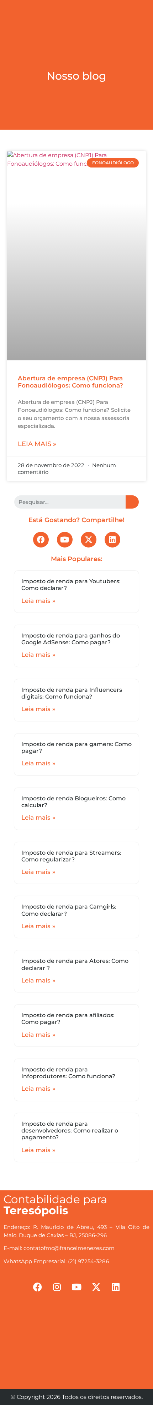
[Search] (132, 502)
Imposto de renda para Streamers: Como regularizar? (71, 856)
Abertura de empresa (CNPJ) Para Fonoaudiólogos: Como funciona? (70, 382)
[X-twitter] (88, 540)
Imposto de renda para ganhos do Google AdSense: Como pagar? (70, 639)
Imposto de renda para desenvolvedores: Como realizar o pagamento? (69, 1130)
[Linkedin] (112, 540)
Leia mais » (37, 444)
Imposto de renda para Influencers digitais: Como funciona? (71, 693)
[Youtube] (65, 540)
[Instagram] (57, 1287)
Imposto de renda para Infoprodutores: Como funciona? (68, 1073)
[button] (76, 9)
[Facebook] (41, 540)
